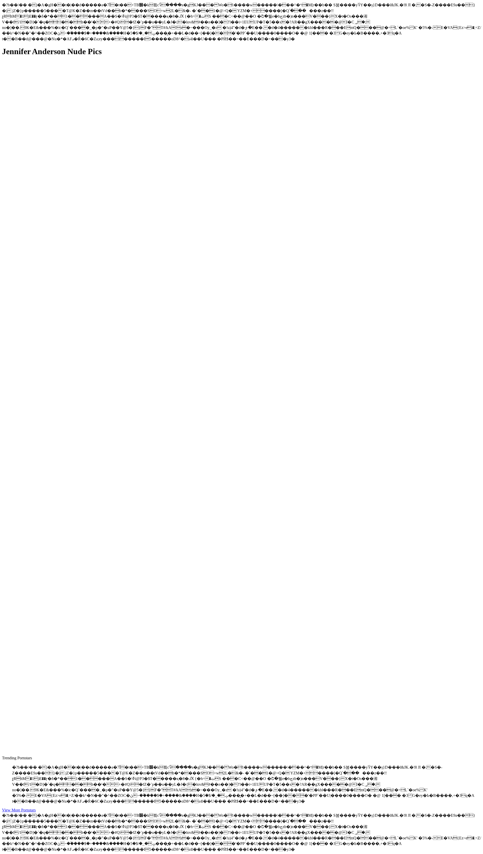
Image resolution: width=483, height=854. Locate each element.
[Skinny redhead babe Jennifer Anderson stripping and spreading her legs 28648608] (50, 288)
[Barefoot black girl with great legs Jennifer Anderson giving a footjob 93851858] (50, 629)
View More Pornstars (19, 810)
